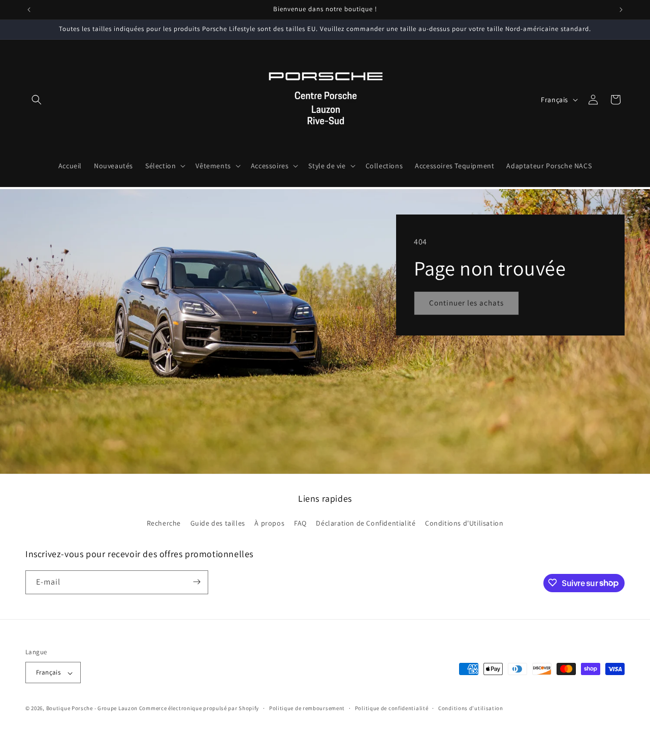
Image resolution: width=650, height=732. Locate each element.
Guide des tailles (217, 523)
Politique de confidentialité (392, 708)
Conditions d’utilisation (470, 708)
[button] (36, 99)
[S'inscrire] (196, 582)
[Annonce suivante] (621, 9)
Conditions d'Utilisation (464, 523)
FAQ (300, 523)
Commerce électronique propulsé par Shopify (199, 708)
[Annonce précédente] (29, 9)
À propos (269, 523)
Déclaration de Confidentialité (365, 523)
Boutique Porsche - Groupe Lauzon (92, 708)
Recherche (164, 523)
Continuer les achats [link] (466, 303)
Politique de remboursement (307, 708)
